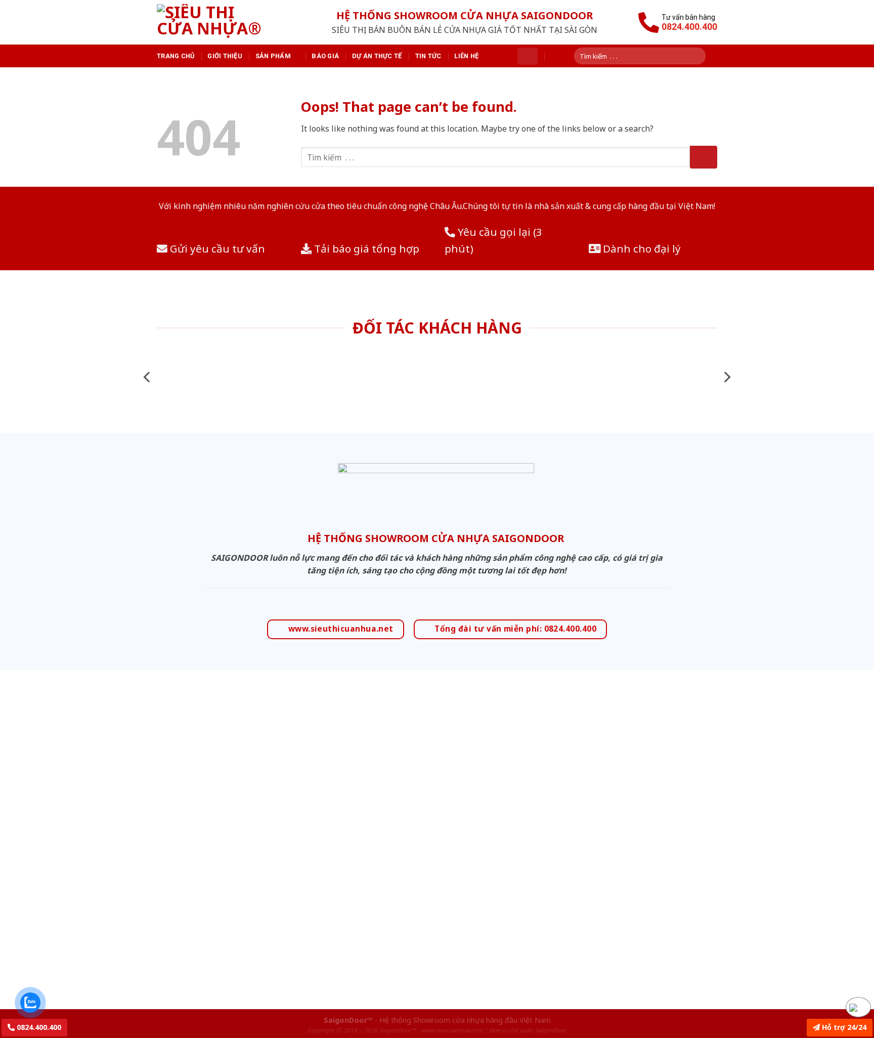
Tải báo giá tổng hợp (365, 248)
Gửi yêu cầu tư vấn (216, 248)
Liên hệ (466, 56)
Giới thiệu (224, 56)
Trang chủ (175, 56)
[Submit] (703, 157)
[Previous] (148, 377)
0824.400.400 (38, 1027)
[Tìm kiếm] (701, 56)
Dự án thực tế (377, 56)
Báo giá (325, 56)
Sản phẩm (273, 56)
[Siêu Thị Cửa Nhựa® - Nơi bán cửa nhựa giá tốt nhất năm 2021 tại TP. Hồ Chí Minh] (221, 22)
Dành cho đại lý (640, 248)
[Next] (726, 377)
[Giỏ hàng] (527, 56)
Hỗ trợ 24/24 (843, 1027)
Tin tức (428, 56)
